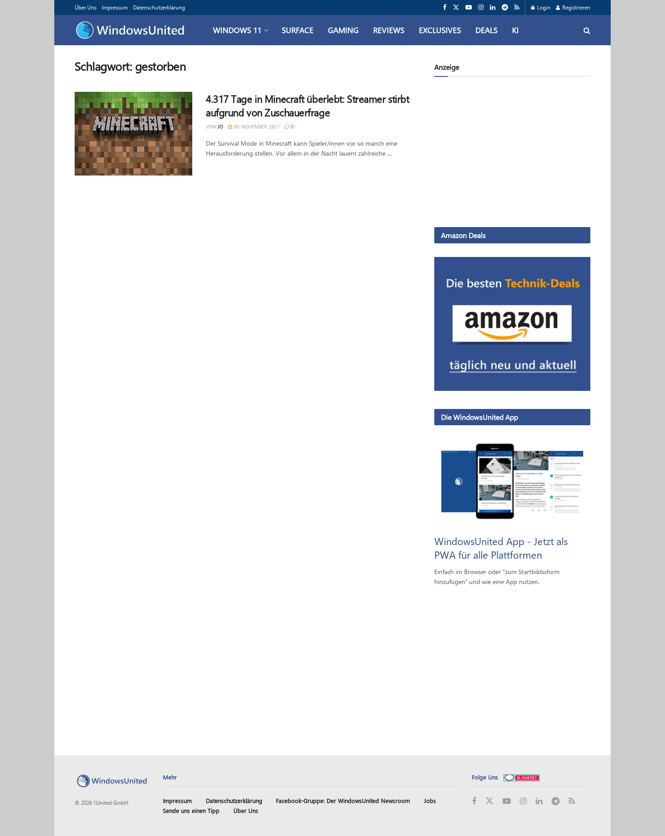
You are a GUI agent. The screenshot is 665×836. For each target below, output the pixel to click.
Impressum (115, 7)
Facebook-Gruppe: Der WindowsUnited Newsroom (343, 800)
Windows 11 (237, 30)
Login (543, 7)
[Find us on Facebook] (444, 7)
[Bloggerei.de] (522, 777)
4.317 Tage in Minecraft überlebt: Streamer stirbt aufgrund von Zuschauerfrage (307, 105)
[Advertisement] (512, 153)
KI (515, 30)
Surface (298, 30)
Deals (486, 30)
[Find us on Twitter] (456, 7)
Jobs (430, 800)
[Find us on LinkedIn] (492, 7)
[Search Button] (587, 30)
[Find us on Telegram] (505, 7)
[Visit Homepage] (132, 30)
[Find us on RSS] (516, 7)
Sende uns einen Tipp (191, 810)
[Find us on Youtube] (469, 7)
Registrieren (575, 7)
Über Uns (85, 7)
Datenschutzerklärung (159, 7)
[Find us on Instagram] (481, 7)
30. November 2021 (256, 126)
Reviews (388, 30)
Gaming (343, 30)
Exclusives (440, 30)
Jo (220, 126)
